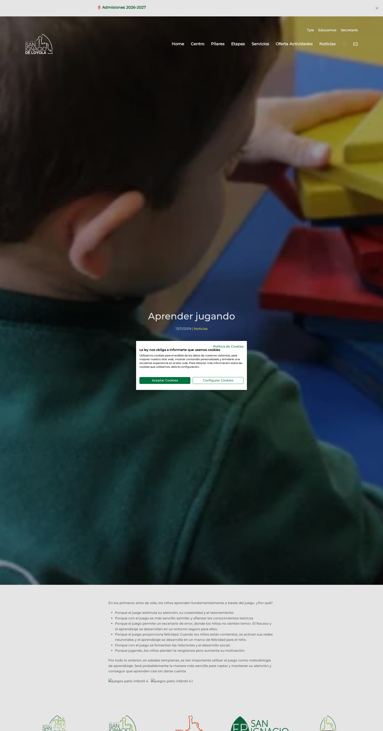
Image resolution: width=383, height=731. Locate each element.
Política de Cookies (228, 346)
